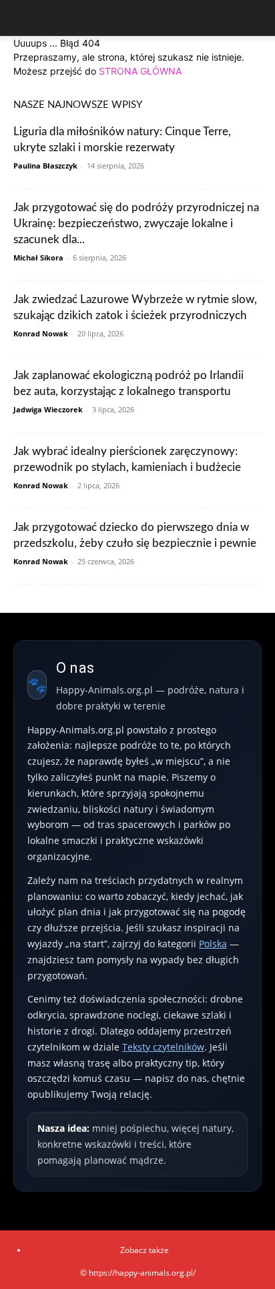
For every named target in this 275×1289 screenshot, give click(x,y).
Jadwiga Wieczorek (48, 409)
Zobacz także (144, 1250)
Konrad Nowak (40, 333)
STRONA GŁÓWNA (140, 71)
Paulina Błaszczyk (45, 166)
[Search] (256, 18)
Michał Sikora (38, 257)
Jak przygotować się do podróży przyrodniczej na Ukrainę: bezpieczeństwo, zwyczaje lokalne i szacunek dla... (136, 223)
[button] (22, 18)
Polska (213, 943)
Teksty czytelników (163, 1047)
